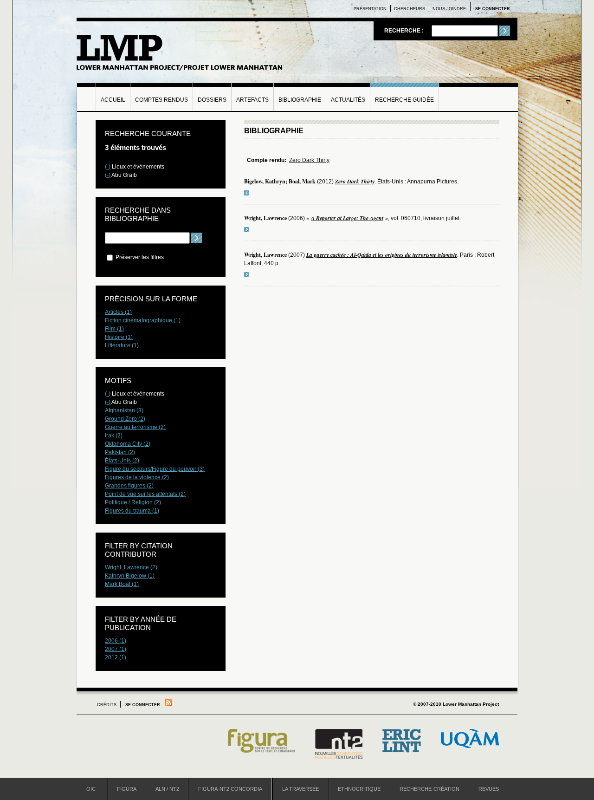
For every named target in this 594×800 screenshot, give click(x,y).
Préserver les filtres (139, 257)
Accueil (113, 100)
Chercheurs (409, 9)
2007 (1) (115, 649)
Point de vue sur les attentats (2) (145, 494)
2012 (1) (115, 657)
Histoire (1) (119, 337)
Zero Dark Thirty (309, 160)
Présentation (370, 9)
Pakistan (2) (120, 452)
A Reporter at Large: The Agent (347, 218)
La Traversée (300, 789)
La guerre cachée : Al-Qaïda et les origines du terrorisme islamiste (381, 255)
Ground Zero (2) (125, 419)
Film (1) (114, 328)
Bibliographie (299, 100)
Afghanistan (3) (124, 410)
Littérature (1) (122, 345)
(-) (107, 166)
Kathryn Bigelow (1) (130, 575)
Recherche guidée (404, 100)
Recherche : (404, 30)
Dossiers (212, 100)
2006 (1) (115, 640)
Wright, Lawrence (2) (131, 567)
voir (246, 192)
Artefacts (252, 100)
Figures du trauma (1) (132, 510)
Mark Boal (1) (122, 584)
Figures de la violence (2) (137, 477)
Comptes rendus (161, 100)
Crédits (106, 704)
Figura (126, 789)
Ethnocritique (359, 789)
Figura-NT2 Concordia (230, 789)
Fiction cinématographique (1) (143, 320)
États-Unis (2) (122, 460)
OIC (91, 789)
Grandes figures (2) (129, 485)
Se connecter (492, 9)
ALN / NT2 (167, 789)
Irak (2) (114, 435)
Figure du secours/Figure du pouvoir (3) (155, 469)
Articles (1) (118, 312)
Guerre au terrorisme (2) (135, 427)
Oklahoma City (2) (127, 444)
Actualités (348, 100)
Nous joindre (449, 9)
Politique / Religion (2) (133, 502)
